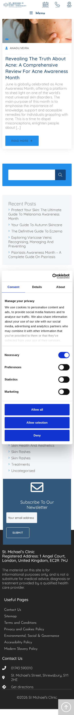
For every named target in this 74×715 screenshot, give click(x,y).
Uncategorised (23, 470)
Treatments (20, 464)
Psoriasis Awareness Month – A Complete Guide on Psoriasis (34, 254)
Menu (40, 13)
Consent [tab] (13, 287)
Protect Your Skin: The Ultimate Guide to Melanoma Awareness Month (34, 214)
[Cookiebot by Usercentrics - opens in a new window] (52, 276)
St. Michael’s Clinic (18, 551)
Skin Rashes (20, 451)
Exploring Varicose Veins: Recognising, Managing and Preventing (30, 241)
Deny (37, 435)
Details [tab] (37, 287)
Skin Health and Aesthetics (32, 445)
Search (60, 175)
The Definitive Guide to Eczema (36, 231)
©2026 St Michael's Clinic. (37, 697)
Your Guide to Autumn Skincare (36, 225)
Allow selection (37, 422)
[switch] (63, 367)
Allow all (37, 409)
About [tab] (60, 287)
